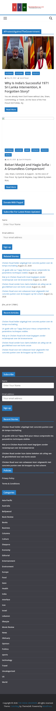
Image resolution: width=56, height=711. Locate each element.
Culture (19, 150)
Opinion (35, 150)
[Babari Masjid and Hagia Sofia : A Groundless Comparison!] (28, 131)
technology (7, 660)
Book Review (7, 517)
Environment (8, 566)
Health (5, 588)
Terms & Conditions (11, 483)
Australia (9, 73)
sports (5, 654)
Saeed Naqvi (24, 78)
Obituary (6, 638)
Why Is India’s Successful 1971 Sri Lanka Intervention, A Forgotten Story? (27, 87)
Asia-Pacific (7, 500)
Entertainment (8, 561)
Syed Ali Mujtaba (25, 159)
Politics (36, 73)
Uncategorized (8, 671)
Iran (4, 605)
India (28, 73)
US (3, 676)
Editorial (19, 73)
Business (6, 528)
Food (4, 577)
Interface (6, 599)
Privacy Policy (8, 478)
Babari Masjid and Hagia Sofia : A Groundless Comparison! (28, 166)
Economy (6, 550)
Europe (5, 572)
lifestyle (5, 621)
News (27, 150)
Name (4, 220)
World (8, 155)
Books (5, 522)
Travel (4, 665)
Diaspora (6, 544)
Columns (6, 533)
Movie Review (8, 627)
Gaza (4, 583)
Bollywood (6, 511)
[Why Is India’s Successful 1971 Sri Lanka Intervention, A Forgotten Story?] (28, 52)
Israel (4, 610)
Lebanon (6, 616)
